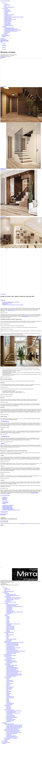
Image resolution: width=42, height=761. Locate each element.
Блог (5, 590)
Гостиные (8, 617)
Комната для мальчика (10, 628)
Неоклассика (9, 693)
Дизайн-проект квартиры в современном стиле (15, 606)
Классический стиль (10, 686)
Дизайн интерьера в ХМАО (7, 506)
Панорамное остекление (11, 658)
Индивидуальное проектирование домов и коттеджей (14, 16)
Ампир (8, 679)
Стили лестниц (5, 303)
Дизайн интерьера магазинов (12, 733)
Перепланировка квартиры (11, 669)
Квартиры (6, 12)
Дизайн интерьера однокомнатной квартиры (14, 724)
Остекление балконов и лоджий (10, 655)
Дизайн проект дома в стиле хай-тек (13, 598)
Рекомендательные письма (9, 7)
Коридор (8, 630)
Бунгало (8, 682)
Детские (8, 618)
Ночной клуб (9, 734)
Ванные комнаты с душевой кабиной (13, 623)
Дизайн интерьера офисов (11, 735)
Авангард (8, 678)
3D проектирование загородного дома (13, 712)
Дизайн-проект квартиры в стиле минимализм (15, 611)
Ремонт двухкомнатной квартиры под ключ (14, 671)
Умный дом (9, 721)
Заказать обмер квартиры (11, 716)
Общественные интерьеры (9, 14)
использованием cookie (23, 523)
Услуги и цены (5, 8)
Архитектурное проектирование (12, 643)
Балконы (8, 622)
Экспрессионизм (9, 704)
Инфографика (9, 707)
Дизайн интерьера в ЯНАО (7, 507)
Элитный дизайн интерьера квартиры (13, 728)
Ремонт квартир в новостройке (12, 672)
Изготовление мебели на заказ (12, 661)
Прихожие (8, 631)
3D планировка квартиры (11, 711)
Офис (8, 637)
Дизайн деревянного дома (11, 594)
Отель (8, 636)
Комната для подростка (11, 629)
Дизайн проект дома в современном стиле (14, 597)
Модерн (8, 692)
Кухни (8, 619)
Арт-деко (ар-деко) (10, 681)
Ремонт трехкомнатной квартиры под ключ (14, 674)
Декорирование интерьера (11, 660)
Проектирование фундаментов (12, 649)
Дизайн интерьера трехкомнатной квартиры (14, 727)
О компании (4, 497)
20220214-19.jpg (3, 168)
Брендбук (8, 706)
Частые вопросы (5, 502)
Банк (7, 633)
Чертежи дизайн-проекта (9, 25)
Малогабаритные (10, 612)
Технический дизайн (10, 720)
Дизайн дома (7, 9)
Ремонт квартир (7, 22)
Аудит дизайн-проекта (10, 715)
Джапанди (8, 684)
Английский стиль (10, 680)
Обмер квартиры (9, 718)
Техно (8, 698)
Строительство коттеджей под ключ (13, 652)
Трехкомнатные (9, 609)
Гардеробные (9, 624)
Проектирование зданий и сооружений (13, 647)
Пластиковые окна (8, 20)
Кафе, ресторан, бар (10, 634)
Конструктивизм (9, 687)
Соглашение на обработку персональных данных (11, 509)
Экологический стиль (10, 703)
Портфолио (4, 26)
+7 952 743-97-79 (4, 511)
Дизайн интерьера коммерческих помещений (12, 29)
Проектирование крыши (11, 648)
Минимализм (9, 691)
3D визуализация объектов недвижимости (14, 710)
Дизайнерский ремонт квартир (12, 665)
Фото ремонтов (7, 32)
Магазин (8, 635)
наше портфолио (25, 316)
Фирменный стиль (8, 24)
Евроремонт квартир (10, 666)
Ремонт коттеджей (10, 599)
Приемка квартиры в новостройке (13, 670)
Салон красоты (9, 640)
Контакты (4, 36)
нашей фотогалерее (34, 492)
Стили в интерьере (8, 23)
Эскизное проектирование (11, 653)
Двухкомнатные (9, 608)
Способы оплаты (5, 501)
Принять (2, 525)
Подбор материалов (8, 21)
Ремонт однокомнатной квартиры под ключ (14, 673)
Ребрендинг (9, 708)
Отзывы (6, 3)
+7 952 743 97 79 (3, 39)
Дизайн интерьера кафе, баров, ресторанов (14, 732)
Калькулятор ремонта (6, 35)
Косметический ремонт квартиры (12, 668)
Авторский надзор (8, 15)
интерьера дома (11, 310)
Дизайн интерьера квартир (9, 27)
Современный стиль (5, 421)
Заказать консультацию (4, 40)
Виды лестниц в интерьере (7, 302)
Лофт (2, 429)
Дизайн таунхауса (8, 11)
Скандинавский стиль (5, 436)
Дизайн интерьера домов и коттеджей (11, 28)
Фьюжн (8, 699)
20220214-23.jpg (3, 294)
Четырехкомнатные (10, 610)
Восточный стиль (10, 683)
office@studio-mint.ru (4, 513)
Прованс (2, 443)
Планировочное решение (11, 719)
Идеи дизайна (4, 34)
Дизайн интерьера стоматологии (12, 736)
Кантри (8, 685)
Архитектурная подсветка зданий (12, 644)
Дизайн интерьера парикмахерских (13, 731)
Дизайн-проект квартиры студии (12, 604)
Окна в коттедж (9, 657)
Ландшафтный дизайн (10, 646)
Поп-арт (8, 694)
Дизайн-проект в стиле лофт (11, 605)
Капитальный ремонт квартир (12, 667)
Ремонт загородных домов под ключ (13, 595)
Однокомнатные (9, 607)
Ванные (8, 616)
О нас (3, 2)
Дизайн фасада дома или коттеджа (13, 645)
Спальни (8, 621)
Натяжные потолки (8, 654)
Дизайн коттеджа (7, 10)
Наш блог (4, 503)
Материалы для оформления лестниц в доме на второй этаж (12, 304)
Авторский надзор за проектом (7, 505)
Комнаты (6, 13)
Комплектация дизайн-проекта (12, 717)
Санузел (8, 620)
